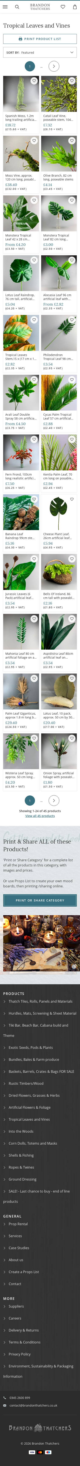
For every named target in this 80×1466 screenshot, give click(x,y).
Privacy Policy (20, 1354)
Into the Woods (21, 1131)
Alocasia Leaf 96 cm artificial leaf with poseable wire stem (57, 299)
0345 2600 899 (20, 1398)
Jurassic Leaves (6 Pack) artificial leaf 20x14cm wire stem (19, 598)
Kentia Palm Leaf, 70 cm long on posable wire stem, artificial (57, 478)
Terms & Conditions (25, 1342)
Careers (15, 1318)
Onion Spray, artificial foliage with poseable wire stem (58, 777)
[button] (5, 7)
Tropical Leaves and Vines (29, 1119)
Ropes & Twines (21, 1167)
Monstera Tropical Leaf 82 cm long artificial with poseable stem (56, 241)
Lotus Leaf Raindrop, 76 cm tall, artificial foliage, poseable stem (20, 301)
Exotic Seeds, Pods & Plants (31, 1047)
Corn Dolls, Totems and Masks (33, 1143)
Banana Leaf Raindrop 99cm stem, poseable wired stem (20, 538)
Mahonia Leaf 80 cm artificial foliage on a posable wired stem (19, 657)
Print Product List (42, 39)
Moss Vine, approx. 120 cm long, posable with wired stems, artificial (20, 181)
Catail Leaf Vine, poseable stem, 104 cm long (57, 120)
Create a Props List (24, 1271)
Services (15, 1236)
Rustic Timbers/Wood (26, 1083)
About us (16, 1260)
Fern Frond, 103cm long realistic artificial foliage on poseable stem (20, 480)
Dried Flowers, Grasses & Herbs (34, 1095)
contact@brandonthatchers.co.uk (33, 1405)
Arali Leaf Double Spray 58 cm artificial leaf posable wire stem (20, 420)
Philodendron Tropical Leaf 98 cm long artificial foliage (57, 359)
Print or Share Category (40, 900)
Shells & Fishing (21, 1155)
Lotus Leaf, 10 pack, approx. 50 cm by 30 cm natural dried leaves (57, 719)
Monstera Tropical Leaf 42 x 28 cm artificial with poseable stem (18, 241)
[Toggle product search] (17, 7)
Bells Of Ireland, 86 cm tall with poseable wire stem (58, 598)
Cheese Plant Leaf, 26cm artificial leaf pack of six (56, 538)
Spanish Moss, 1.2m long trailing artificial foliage (20, 120)
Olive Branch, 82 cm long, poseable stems (58, 177)
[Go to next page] (54, 66)
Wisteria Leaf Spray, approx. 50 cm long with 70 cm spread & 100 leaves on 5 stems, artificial (20, 781)
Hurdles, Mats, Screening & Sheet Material (42, 1013)
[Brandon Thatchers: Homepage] (40, 7)
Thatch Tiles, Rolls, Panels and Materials (41, 1001)
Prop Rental (18, 1224)
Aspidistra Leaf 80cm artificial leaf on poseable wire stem (58, 657)
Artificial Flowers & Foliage (30, 1107)
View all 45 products (40, 815)
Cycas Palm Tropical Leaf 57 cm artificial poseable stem (57, 418)
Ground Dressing (22, 1179)
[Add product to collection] (34, 80)
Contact (15, 1283)
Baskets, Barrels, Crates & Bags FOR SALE (41, 1071)
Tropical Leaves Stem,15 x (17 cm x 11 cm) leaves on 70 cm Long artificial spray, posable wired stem (20, 364)
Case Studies (19, 1248)
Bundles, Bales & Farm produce (34, 1059)
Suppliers (16, 1306)
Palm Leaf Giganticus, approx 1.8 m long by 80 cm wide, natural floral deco (20, 719)
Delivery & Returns (24, 1330)
